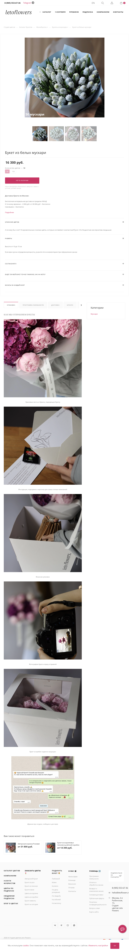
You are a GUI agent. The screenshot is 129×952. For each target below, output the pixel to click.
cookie (26, 945)
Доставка (55, 305)
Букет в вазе (29, 890)
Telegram (27, 3)
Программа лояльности (33, 305)
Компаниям (10, 876)
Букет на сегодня (31, 904)
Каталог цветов (12, 871)
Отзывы (71, 887)
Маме (54, 882)
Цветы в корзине (31, 893)
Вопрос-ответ (94, 908)
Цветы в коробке (31, 897)
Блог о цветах (11, 903)
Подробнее (9, 212)
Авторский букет (31, 879)
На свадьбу (56, 896)
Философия (72, 876)
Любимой (56, 879)
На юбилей (56, 899)
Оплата (70, 305)
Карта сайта (94, 912)
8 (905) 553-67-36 (120, 888)
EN (93, 2)
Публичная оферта (96, 898)
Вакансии (72, 884)
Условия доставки (96, 895)
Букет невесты (30, 901)
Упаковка (11, 305)
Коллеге (55, 886)
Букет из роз (29, 882)
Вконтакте (55, 925)
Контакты (72, 891)
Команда (71, 880)
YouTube (67, 925)
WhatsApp (74, 925)
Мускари (94, 314)
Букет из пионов (31, 886)
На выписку (56, 903)
